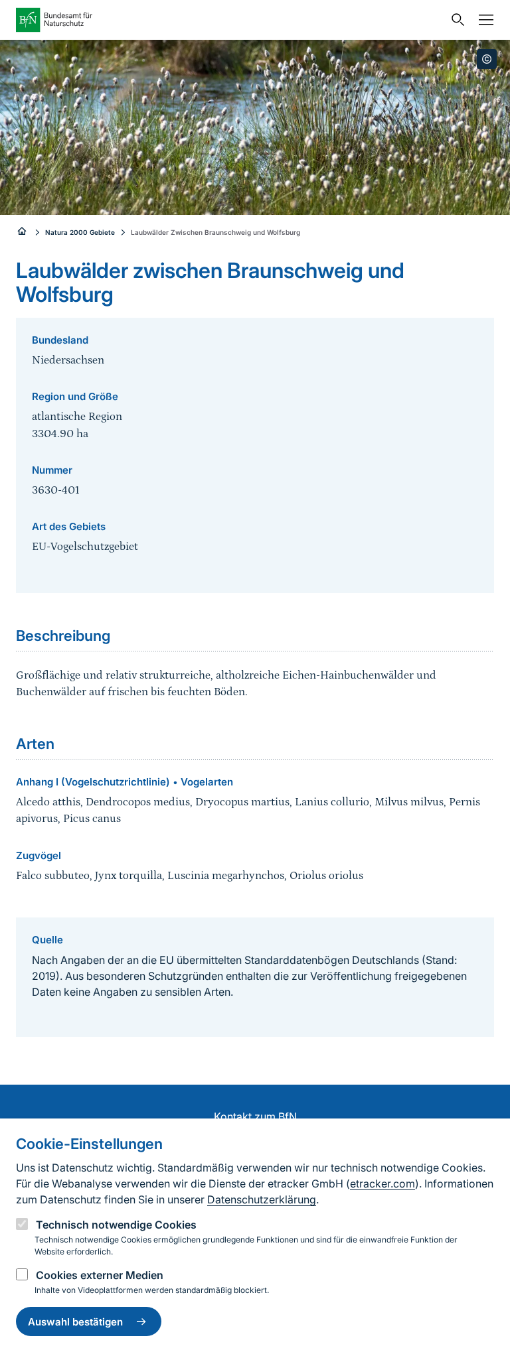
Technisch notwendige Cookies (116, 1224)
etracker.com (382, 1183)
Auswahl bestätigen (75, 1322)
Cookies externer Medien (99, 1275)
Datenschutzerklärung (261, 1199)
